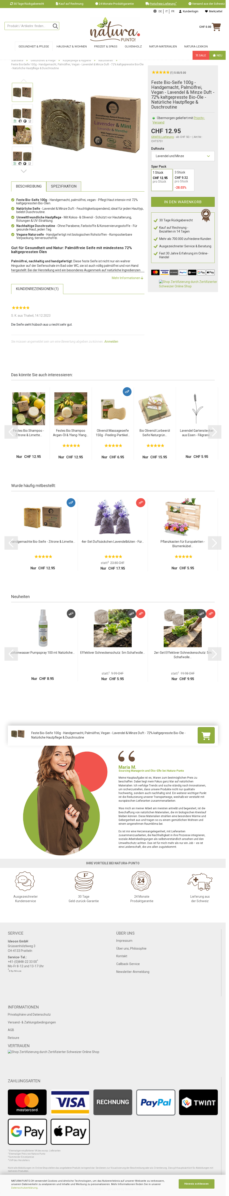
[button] (24, 171)
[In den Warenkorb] (206, 735)
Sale (202, 55)
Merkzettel (215, 11)
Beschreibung (29, 186)
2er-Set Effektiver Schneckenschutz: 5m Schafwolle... (183, 655)
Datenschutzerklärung (24, 1187)
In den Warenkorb (183, 202)
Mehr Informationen (126, 278)
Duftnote (157, 148)
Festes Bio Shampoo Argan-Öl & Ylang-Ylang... (70, 433)
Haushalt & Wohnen (72, 46)
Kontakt (121, 956)
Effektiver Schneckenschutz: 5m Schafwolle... (112, 652)
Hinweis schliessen (196, 1183)
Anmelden (111, 341)
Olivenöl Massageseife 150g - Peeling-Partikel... (113, 433)
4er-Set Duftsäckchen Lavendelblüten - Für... (113, 541)
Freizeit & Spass (105, 46)
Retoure (13, 1038)
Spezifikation (63, 186)
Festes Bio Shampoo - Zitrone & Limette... (28, 433)
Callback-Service (128, 964)
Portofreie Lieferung (163, 3)
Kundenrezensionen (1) (37, 289)
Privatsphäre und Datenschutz (29, 1014)
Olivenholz (133, 46)
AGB (11, 1030)
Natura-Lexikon (196, 46)
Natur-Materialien (163, 46)
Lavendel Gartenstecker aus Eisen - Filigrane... (197, 433)
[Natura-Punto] (115, 29)
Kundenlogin (190, 11)
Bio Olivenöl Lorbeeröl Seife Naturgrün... (155, 433)
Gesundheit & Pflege (34, 46)
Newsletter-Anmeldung (132, 972)
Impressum (124, 940)
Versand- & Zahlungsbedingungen (32, 1022)
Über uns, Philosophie (131, 948)
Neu (219, 55)
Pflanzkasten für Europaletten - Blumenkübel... (183, 544)
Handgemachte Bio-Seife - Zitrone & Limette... (42, 541)
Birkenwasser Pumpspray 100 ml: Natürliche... (43, 652)
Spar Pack (158, 166)
